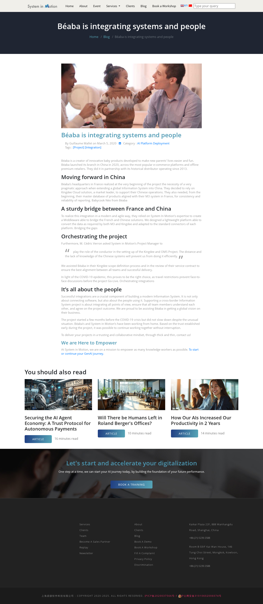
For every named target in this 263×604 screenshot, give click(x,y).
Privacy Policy (143, 559)
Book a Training (131, 484)
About (83, 6)
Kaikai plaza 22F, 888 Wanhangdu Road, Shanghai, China (211, 527)
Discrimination (143, 564)
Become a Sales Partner (95, 541)
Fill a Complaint (144, 553)
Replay (84, 547)
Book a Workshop (164, 6)
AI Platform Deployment (153, 143)
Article (38, 439)
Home (69, 6)
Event (97, 6)
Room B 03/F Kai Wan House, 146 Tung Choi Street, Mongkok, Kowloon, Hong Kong (213, 552)
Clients (130, 6)
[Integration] (93, 147)
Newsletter (86, 553)
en (186, 5)
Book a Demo (143, 541)
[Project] (79, 147)
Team (83, 536)
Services (112, 6)
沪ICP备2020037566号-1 (161, 595)
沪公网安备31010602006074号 (201, 595)
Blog (144, 6)
